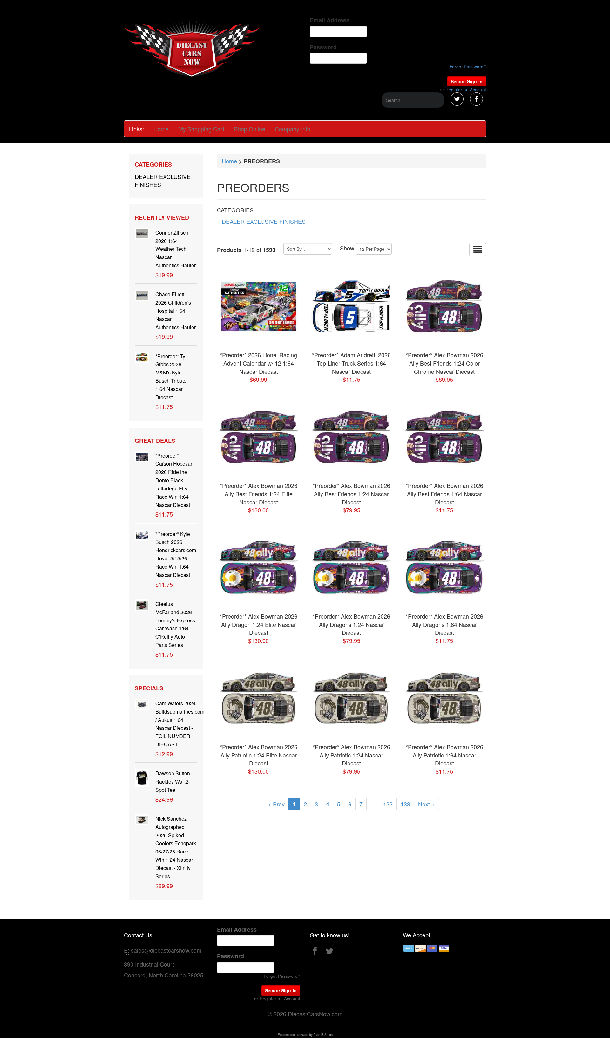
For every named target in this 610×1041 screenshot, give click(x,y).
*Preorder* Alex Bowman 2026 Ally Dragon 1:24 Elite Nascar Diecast (258, 624)
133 (405, 804)
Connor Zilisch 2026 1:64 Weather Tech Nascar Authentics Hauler (175, 249)
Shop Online (249, 129)
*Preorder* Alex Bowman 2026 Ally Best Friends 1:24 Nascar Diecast (351, 493)
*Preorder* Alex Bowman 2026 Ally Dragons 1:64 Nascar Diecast (444, 624)
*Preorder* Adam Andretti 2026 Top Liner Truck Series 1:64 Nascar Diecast (351, 363)
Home (161, 129)
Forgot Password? (468, 67)
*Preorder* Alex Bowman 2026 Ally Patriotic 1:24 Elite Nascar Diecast (258, 755)
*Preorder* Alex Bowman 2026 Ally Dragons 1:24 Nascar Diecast (351, 624)
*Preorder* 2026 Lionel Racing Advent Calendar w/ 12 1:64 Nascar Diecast (258, 363)
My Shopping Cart (201, 129)
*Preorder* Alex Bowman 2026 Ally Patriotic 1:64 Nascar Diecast (444, 755)
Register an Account (465, 89)
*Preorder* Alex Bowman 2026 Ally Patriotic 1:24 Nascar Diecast (351, 755)
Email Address (329, 20)
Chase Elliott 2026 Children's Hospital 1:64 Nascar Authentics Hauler (175, 311)
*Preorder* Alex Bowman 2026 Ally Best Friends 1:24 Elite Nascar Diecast (258, 493)
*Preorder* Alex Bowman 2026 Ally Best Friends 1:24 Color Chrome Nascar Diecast (444, 363)
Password (323, 47)
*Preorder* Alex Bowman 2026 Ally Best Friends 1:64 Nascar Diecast (444, 493)
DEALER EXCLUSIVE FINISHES (163, 180)
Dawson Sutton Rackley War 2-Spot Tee (172, 781)
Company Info (292, 129)
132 (388, 804)
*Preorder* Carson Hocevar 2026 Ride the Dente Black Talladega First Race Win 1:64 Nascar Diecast (173, 480)
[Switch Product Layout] (477, 249)
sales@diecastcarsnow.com (166, 950)
